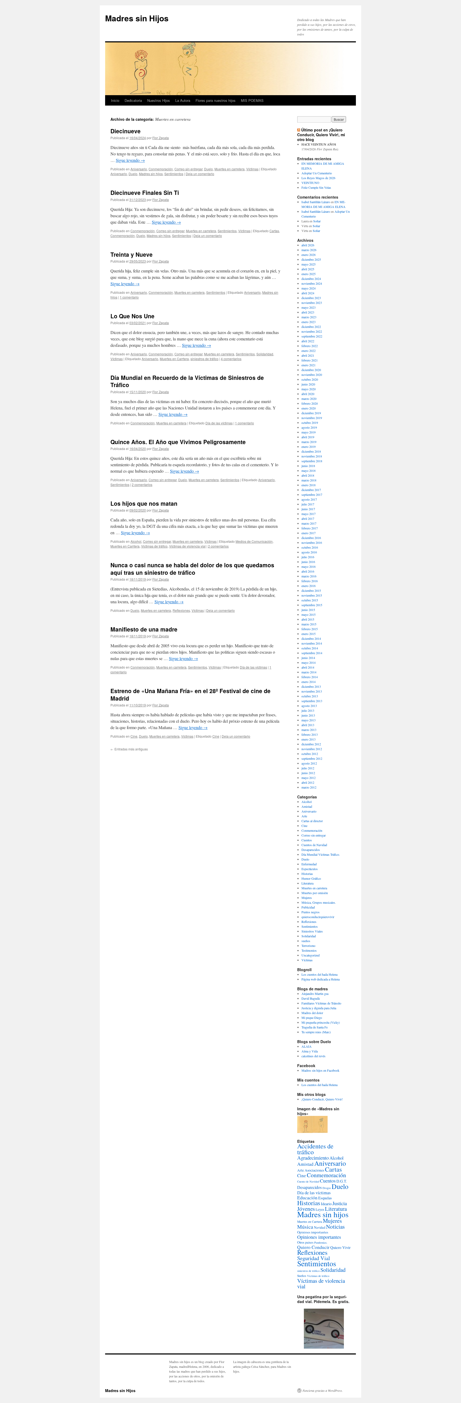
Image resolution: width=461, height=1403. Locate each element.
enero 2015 (308, 634)
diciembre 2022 (311, 326)
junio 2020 (308, 384)
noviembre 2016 (311, 542)
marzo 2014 (308, 672)
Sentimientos (173, 173)
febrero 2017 (309, 528)
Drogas (327, 1188)
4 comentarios (231, 358)
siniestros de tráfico (204, 358)
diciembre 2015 (311, 590)
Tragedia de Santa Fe (314, 1027)
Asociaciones (314, 1170)
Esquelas (325, 1197)
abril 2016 (307, 571)
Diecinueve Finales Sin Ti (144, 192)
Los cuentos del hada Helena (319, 974)
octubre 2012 (309, 753)
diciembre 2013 (311, 686)
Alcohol (135, 541)
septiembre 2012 (311, 758)
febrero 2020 (309, 403)
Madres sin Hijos (137, 18)
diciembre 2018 (311, 451)
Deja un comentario (200, 173)
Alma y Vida (309, 1051)
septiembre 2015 (311, 605)
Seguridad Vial (313, 1258)
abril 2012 (307, 782)
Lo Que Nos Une (132, 316)
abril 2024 (307, 293)
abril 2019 (307, 437)
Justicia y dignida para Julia (318, 1008)
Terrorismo (308, 945)
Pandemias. (320, 1242)
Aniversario (138, 169)
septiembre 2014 (311, 653)
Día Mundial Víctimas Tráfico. (320, 854)
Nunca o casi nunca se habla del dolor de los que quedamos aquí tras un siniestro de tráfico (192, 568)
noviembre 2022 (311, 331)
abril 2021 (307, 355)
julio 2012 (307, 768)
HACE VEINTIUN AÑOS (318, 144)
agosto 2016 (309, 552)
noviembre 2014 (311, 643)
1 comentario (129, 297)
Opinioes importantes (312, 1232)
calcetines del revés (313, 1056)
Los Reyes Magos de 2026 (318, 178)
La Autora (182, 100)
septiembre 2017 (311, 494)
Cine (133, 736)
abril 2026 (307, 245)
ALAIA (306, 1046)
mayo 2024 (308, 288)
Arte (304, 816)
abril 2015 (307, 619)
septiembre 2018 (311, 461)
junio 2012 (308, 773)
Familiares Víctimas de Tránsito (321, 1003)
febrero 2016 (309, 581)
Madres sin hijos (151, 173)
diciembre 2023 (311, 298)
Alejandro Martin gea (314, 993)
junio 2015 (308, 610)
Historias (307, 873)
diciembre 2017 (311, 490)
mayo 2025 (308, 264)
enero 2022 (308, 350)
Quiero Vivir (340, 1247)
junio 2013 (308, 715)
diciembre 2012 (311, 744)
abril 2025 (307, 269)
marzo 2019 (308, 442)
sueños (305, 941)
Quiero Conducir (313, 1247)
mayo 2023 (308, 307)
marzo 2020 (308, 398)
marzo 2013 (308, 729)
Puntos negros (310, 912)
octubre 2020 (309, 379)
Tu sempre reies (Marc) (316, 1032)
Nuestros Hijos (158, 100)
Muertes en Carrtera (174, 358)
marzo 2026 (308, 250)
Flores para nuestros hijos (216, 100)
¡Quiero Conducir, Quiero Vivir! (322, 1099)
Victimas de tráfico (154, 546)
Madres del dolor (312, 1013)
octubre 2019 (309, 422)
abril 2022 (307, 341)
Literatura (307, 883)
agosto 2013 (309, 705)
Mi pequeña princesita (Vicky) (320, 1022)
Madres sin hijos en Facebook (320, 1070)
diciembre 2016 (311, 538)
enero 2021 (308, 365)
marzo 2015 (308, 624)
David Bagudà (310, 998)
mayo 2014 (308, 662)
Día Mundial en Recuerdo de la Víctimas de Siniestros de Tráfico (187, 381)
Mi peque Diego (311, 1017)
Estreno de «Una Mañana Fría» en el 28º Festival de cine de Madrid (190, 694)
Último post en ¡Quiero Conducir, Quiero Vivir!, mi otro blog (321, 134)
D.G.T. (341, 1181)
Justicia (339, 1203)
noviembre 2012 (311, 749)
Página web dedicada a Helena (320, 979)
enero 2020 (308, 408)
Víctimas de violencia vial (187, 546)
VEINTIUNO (310, 182)
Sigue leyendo (130, 160)
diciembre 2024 (311, 278)
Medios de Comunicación (254, 541)
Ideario (326, 1203)
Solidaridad (264, 354)
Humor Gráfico (311, 878)
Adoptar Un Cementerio (316, 173)
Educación (307, 1198)
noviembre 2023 (311, 302)
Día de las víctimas (219, 423)
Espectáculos (309, 869)
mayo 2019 (308, 432)
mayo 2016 (308, 566)
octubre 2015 (309, 600)
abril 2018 (307, 475)
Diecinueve (125, 131)
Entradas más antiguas (129, 749)
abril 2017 (307, 518)
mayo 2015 (308, 614)
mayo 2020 (308, 389)
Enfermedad (309, 864)
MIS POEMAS (252, 100)
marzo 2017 (308, 523)
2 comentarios (142, 484)
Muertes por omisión (314, 893)
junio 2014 (308, 658)
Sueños (301, 1276)
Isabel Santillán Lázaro (315, 202)
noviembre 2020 (311, 374)
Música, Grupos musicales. (318, 902)
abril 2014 (307, 667)
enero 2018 (308, 485)
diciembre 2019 (311, 413)
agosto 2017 (309, 499)
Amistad (306, 806)
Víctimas (252, 169)
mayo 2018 (308, 470)
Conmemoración (161, 169)
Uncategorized (310, 955)
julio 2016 (307, 557)
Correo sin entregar (188, 169)
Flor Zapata (160, 137)
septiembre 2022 (311, 336)
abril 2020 (307, 394)
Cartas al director (312, 821)
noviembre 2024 (311, 283)
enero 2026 (308, 254)
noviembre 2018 (311, 456)
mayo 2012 (308, 777)
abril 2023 (307, 312)
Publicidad (308, 907)
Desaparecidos (310, 849)
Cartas (274, 230)
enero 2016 (308, 586)
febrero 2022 (309, 346)
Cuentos (306, 840)
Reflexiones (181, 610)
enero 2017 (308, 533)
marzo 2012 (308, 787)
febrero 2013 (309, 734)
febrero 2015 (309, 629)
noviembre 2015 (311, 595)
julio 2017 (307, 504)
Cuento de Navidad (308, 1181)
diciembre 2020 (311, 370)
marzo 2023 (308, 317)
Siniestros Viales (312, 931)
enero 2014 (308, 682)
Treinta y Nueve (131, 254)
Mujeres (306, 897)
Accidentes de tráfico (315, 1149)
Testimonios (309, 950)
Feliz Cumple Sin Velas (316, 187)
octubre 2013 (309, 696)
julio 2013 (307, 710)
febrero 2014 (309, 677)
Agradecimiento (313, 1157)
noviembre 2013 (311, 691)
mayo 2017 (308, 514)
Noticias (335, 1226)
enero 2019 (308, 446)
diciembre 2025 (311, 259)
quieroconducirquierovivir (317, 917)
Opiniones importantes (319, 1237)
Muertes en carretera (229, 169)
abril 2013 (307, 725)
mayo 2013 (308, 720)
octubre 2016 (309, 547)
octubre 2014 (309, 648)
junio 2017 (308, 509)
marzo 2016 (308, 576)
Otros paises (305, 1242)
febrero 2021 (309, 360)
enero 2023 (308, 322)
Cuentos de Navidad (314, 845)
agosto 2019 (309, 427)
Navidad (319, 1227)
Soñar (317, 221)
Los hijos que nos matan (143, 503)
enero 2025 (308, 274)
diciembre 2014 (311, 638)
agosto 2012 (309, 763)
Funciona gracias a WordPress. (323, 1390)
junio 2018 (308, 466)
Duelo (208, 169)
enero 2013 (308, 739)
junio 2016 (308, 562)
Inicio (115, 100)
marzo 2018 (308, 480)
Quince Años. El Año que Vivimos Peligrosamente (178, 442)
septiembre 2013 (311, 701)
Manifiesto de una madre (143, 629)
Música (305, 1226)
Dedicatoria (133, 100)
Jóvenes (306, 1208)
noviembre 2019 (311, 418)
